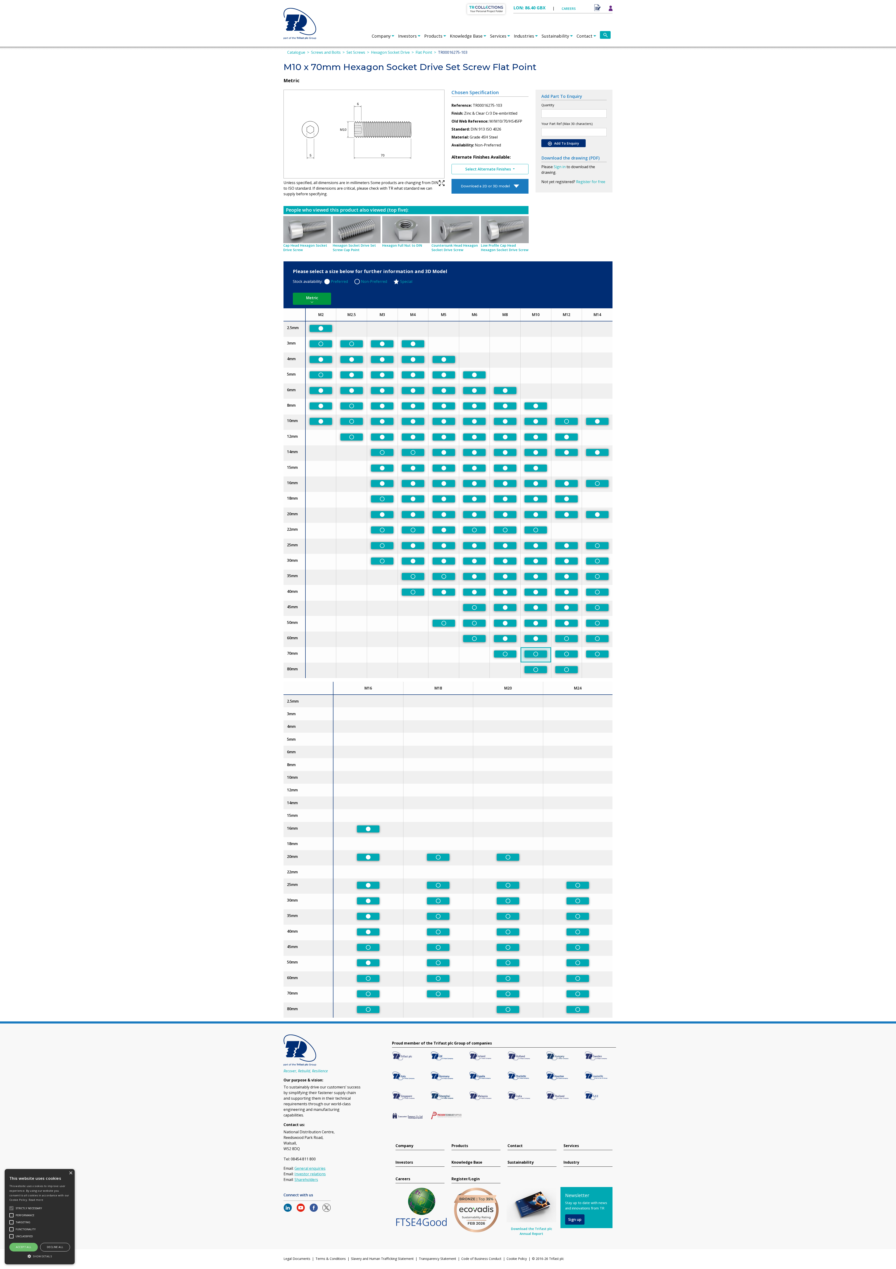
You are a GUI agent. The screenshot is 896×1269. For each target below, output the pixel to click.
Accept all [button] (24, 1247)
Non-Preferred (374, 281)
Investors (407, 36)
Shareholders (306, 1179)
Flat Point (424, 52)
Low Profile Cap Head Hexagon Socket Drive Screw (504, 247)
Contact (584, 36)
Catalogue (296, 52)
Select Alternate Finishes (488, 169)
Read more (36, 1199)
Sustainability (555, 36)
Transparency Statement (437, 1258)
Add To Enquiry (566, 143)
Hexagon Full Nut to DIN (402, 245)
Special (406, 281)
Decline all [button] (55, 1247)
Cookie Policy (517, 1258)
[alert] (40, 1216)
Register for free (590, 181)
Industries (524, 36)
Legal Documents (297, 1258)
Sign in (560, 166)
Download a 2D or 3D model (485, 186)
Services (498, 36)
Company (381, 36)
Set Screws (355, 52)
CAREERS (569, 8)
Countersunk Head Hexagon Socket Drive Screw (454, 247)
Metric (312, 297)
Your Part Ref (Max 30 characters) (567, 123)
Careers (403, 1179)
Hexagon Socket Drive (390, 52)
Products (433, 36)
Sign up (574, 1219)
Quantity (547, 105)
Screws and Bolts (326, 52)
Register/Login (466, 1179)
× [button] (70, 1173)
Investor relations (310, 1174)
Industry (571, 1162)
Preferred (339, 281)
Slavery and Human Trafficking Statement (382, 1258)
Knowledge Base (466, 36)
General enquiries (310, 1168)
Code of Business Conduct (481, 1258)
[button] (39, 1256)
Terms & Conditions (330, 1258)
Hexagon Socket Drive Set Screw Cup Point (354, 247)
